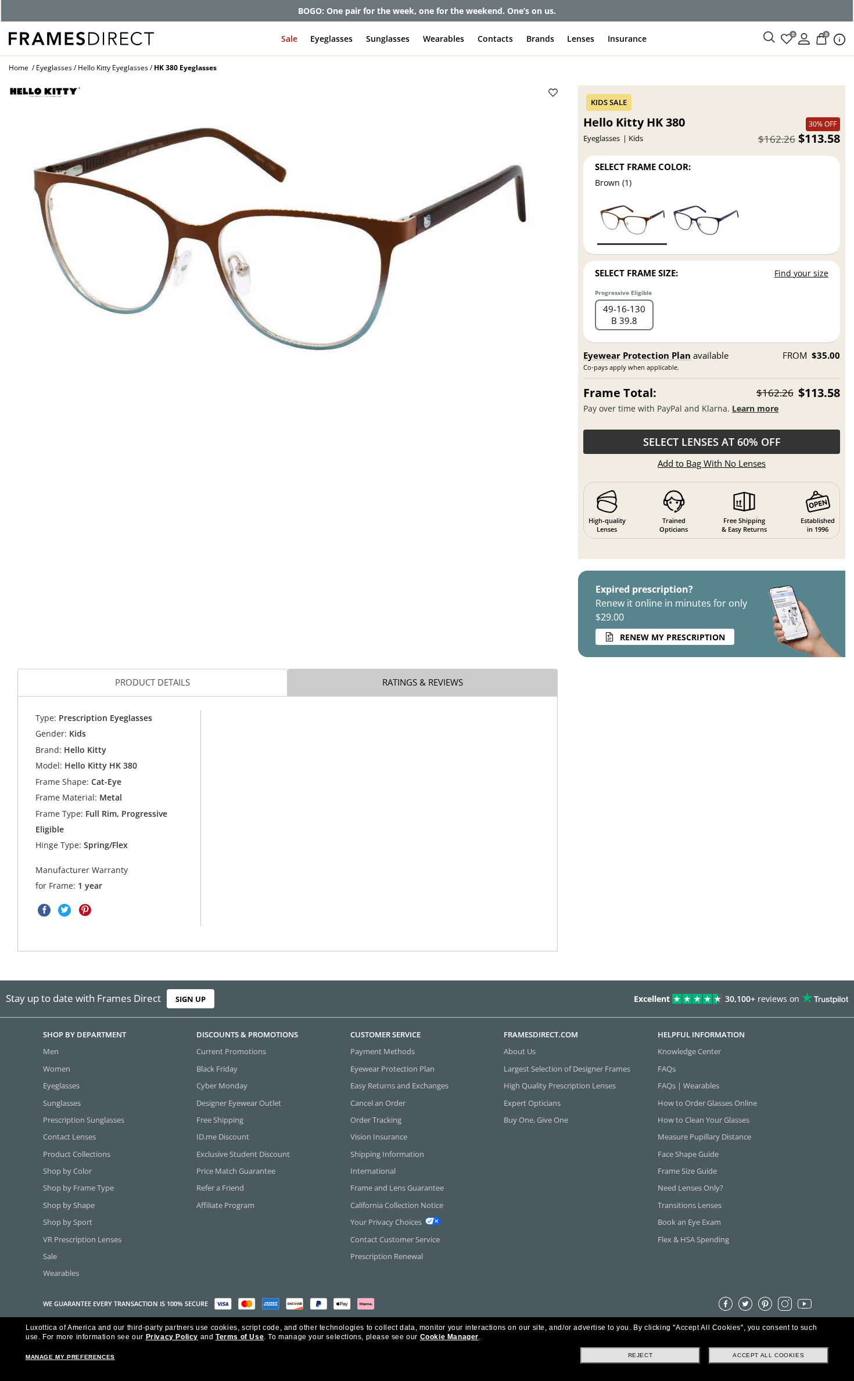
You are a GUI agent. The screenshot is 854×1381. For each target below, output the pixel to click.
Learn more (755, 408)
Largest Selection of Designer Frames (567, 1068)
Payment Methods (382, 1051)
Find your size (801, 273)
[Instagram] (785, 1304)
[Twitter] (745, 1304)
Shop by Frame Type (78, 1187)
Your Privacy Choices (386, 1222)
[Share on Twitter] (64, 910)
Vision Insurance (378, 1136)
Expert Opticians (532, 1103)
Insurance (627, 38)
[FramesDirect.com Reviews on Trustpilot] (672, 999)
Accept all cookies (768, 1355)
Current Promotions (231, 1051)
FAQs (667, 1068)
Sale (289, 38)
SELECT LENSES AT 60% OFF (712, 442)
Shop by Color (67, 1171)
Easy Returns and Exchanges (399, 1085)
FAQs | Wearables (688, 1085)
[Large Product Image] (276, 239)
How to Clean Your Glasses (703, 1120)
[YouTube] (805, 1304)
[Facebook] (726, 1304)
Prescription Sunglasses (83, 1120)
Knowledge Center (689, 1051)
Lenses (580, 38)
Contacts (495, 38)
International (373, 1171)
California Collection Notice (396, 1205)
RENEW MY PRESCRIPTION (672, 637)
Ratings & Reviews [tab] (422, 682)
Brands (540, 38)
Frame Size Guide (687, 1171)
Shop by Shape (69, 1205)
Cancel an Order (378, 1103)
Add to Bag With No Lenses (712, 463)
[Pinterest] (765, 1304)
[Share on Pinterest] (84, 910)
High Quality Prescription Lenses (560, 1085)
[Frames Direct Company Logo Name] (81, 37)
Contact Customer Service (395, 1239)
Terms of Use (240, 1337)
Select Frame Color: (643, 166)
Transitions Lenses (690, 1205)
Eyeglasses (331, 38)
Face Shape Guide (688, 1154)
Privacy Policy (172, 1337)
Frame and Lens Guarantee (397, 1187)
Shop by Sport (67, 1222)
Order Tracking (375, 1120)
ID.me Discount (222, 1136)
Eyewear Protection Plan (637, 355)
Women (56, 1068)
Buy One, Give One (536, 1120)
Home (18, 68)
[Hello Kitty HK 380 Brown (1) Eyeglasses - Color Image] (632, 223)
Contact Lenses (69, 1136)
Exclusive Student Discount (243, 1154)
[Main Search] (769, 37)
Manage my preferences (70, 1357)
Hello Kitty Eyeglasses (113, 68)
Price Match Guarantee (235, 1171)
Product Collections (76, 1154)
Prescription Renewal (386, 1256)
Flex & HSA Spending (693, 1239)
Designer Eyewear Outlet (238, 1103)
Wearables (443, 38)
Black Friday (217, 1068)
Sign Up (190, 999)
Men (51, 1051)
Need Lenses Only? (690, 1187)
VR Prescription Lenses (82, 1239)
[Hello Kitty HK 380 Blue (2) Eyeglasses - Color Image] (706, 223)
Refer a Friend (220, 1187)
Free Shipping (219, 1120)
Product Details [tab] (152, 682)
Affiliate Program (225, 1205)
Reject (640, 1355)
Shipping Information (387, 1154)
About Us (520, 1051)
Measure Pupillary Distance (704, 1136)
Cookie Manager (449, 1337)
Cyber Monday (221, 1085)
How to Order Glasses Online (707, 1103)
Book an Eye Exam (689, 1222)
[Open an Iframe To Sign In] (804, 38)
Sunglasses (388, 38)
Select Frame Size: (636, 273)
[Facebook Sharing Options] (44, 910)
